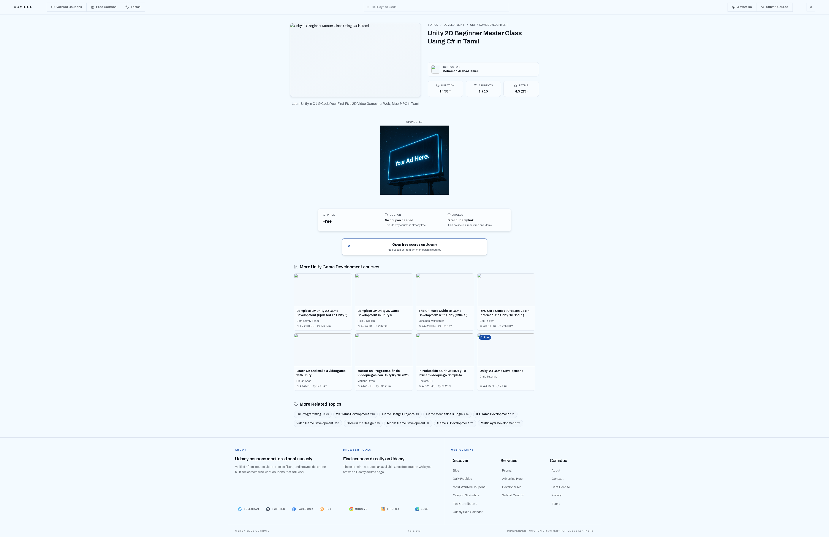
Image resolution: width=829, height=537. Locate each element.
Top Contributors (465, 503)
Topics (433, 24)
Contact (558, 478)
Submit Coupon (513, 495)
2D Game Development (355, 414)
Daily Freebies (462, 478)
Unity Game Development (489, 24)
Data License (561, 487)
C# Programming (312, 414)
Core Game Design (363, 423)
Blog (456, 470)
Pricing (507, 470)
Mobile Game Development (408, 423)
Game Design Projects (400, 414)
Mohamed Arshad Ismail (461, 71)
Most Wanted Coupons (469, 487)
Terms (556, 503)
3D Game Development (495, 414)
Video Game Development (317, 423)
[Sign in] (811, 7)
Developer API (512, 487)
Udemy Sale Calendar (468, 512)
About (556, 470)
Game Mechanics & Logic (447, 414)
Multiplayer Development (500, 423)
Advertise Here (512, 478)
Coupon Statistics (466, 495)
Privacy (557, 495)
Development (454, 24)
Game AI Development (455, 423)
